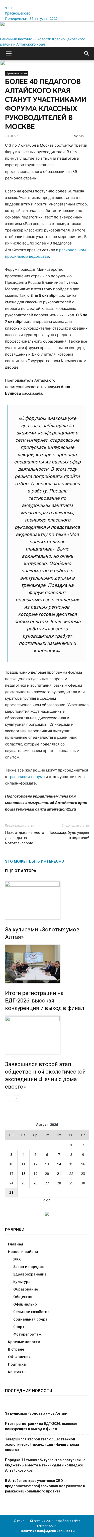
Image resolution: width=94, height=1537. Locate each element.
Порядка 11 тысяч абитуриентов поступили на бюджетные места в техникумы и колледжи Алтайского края (45, 1465)
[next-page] (16, 1099)
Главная (15, 1244)
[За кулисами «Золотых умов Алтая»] (47, 900)
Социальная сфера (30, 1319)
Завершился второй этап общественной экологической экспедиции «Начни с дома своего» (42, 1444)
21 (59, 1173)
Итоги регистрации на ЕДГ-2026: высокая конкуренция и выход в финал (44, 1000)
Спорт (19, 1326)
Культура (22, 1281)
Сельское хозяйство (31, 1311)
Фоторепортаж (27, 1334)
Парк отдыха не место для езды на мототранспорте (24, 837)
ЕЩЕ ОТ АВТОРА (20, 871)
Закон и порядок (28, 1266)
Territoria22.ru (47, 1526)
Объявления (19, 1356)
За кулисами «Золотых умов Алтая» (36, 1413)
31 (11, 1192)
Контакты (17, 1371)
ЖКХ (17, 1259)
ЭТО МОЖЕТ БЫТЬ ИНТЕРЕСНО (34, 861)
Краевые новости (24, 1341)
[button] (9, 53)
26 (35, 1183)
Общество (22, 1296)
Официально (25, 1304)
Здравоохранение (29, 1274)
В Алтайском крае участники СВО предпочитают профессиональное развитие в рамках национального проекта (45, 1486)
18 (23, 1173)
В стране (16, 1349)
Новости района (23, 1251)
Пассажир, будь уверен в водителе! (68, 835)
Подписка (17, 1364)
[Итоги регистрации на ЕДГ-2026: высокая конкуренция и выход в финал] (47, 964)
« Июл (45, 1200)
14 (59, 1164)
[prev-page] (8, 1099)
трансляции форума (26, 776)
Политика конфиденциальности (47, 1531)
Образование (25, 1289)
